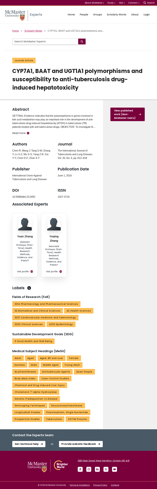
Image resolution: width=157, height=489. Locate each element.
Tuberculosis (54, 419)
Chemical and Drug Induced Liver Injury (40, 385)
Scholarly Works (116, 14)
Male (34, 364)
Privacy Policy (100, 485)
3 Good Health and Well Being (33, 341)
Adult (18, 358)
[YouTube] (114, 469)
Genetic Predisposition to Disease (36, 398)
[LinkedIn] (97, 469)
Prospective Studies (27, 419)
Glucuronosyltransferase (66, 405)
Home (71, 14)
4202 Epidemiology (61, 324)
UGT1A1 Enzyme (77, 419)
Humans (20, 364)
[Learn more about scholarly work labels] (29, 288)
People (84, 14)
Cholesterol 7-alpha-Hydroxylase (36, 392)
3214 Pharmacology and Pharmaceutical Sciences (46, 304)
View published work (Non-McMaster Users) (125, 114)
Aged (30, 358)
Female (73, 358)
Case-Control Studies (55, 378)
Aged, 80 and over (51, 358)
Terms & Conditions (80, 485)
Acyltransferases (25, 371)
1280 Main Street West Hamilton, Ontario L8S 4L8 (103, 460)
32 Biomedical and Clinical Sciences (37, 310)
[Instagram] (88, 469)
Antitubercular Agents (56, 371)
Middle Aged (50, 364)
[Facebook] (80, 469)
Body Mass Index (25, 378)
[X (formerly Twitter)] (105, 469)
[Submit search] (82, 41)
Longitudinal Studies (27, 412)
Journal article (24, 60)
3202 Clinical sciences (29, 324)
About (135, 14)
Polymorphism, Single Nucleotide (67, 412)
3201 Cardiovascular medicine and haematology (45, 317)
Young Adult (72, 364)
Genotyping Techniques (30, 405)
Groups (97, 14)
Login (147, 14)
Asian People (84, 371)
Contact (115, 485)
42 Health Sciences (79, 310)
